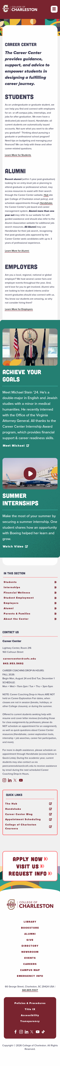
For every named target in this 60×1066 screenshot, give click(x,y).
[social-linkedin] (10, 781)
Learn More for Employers (19, 309)
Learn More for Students (18, 155)
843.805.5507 (30, 990)
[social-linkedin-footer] (26, 1033)
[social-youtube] (21, 781)
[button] (30, 474)
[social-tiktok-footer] (43, 1033)
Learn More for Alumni (17, 251)
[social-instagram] (4, 781)
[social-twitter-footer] (32, 1033)
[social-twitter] (15, 781)
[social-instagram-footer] (21, 1033)
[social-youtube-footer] (38, 1033)
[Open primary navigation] (54, 9)
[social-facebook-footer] (15, 1033)
